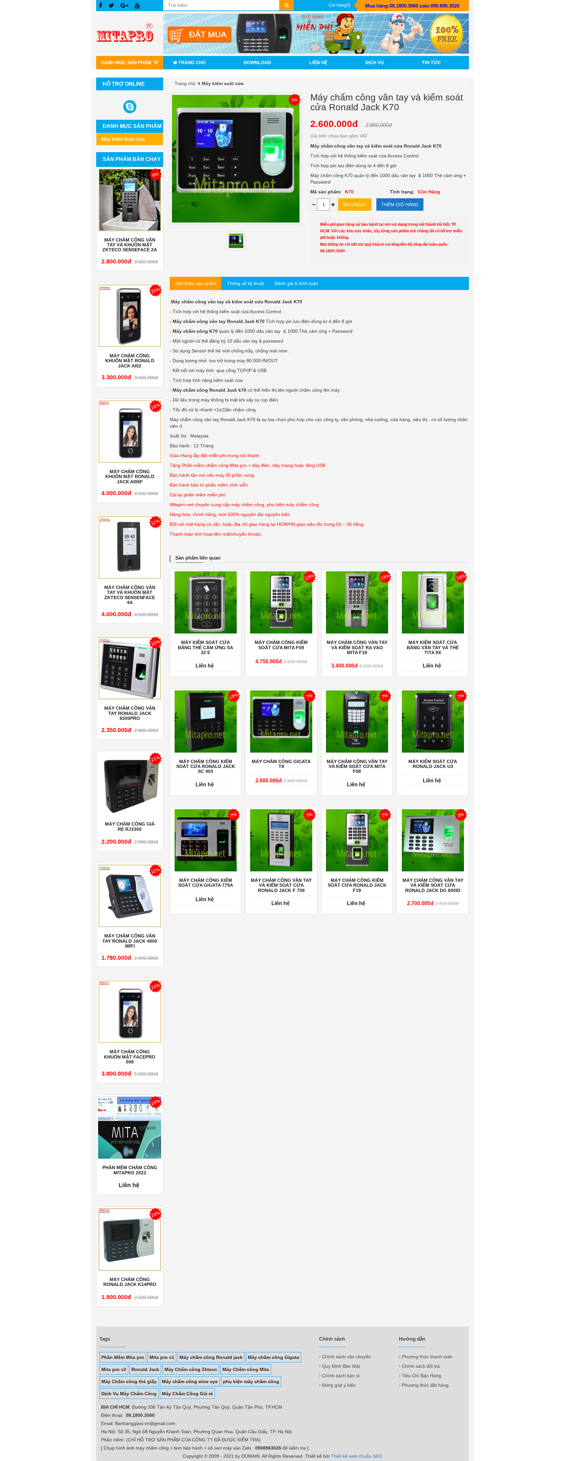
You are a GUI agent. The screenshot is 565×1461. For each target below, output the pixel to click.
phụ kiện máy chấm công (251, 1381)
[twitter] (111, 6)
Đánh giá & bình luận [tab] (296, 283)
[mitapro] (316, 33)
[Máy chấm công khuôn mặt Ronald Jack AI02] (129, 315)
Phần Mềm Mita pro (122, 1357)
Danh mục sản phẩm (132, 126)
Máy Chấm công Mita (245, 1369)
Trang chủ (192, 62)
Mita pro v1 (161, 1357)
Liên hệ (318, 62)
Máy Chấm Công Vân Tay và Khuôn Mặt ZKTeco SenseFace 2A (129, 245)
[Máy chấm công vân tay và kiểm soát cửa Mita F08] (357, 721)
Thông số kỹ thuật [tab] (245, 283)
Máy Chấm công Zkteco (190, 1369)
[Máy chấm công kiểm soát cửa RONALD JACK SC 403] (205, 721)
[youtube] (137, 6)
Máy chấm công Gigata (273, 1357)
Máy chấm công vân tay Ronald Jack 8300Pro (129, 713)
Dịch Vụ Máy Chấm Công (129, 1393)
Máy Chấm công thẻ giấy (129, 1381)
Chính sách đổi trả (421, 1366)
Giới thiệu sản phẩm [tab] (195, 283)
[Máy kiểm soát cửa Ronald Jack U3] (432, 721)
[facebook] (100, 6)
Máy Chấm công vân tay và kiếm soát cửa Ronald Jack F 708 (281, 885)
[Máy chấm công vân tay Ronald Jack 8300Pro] (129, 668)
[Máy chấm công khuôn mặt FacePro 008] (129, 1011)
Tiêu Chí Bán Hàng (421, 1375)
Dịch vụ (374, 62)
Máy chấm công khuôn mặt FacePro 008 (129, 1056)
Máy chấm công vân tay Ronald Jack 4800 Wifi (129, 941)
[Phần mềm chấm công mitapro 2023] (129, 1127)
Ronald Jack (145, 1369)
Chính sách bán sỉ (340, 1375)
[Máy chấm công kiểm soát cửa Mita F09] (281, 602)
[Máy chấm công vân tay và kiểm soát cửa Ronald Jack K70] (236, 240)
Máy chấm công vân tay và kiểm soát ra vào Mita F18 (357, 647)
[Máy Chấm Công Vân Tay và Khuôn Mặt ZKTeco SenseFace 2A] (129, 200)
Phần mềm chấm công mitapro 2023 (129, 1170)
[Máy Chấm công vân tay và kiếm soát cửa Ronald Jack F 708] (281, 840)
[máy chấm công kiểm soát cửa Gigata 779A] (205, 840)
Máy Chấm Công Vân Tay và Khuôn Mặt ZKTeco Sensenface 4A (129, 595)
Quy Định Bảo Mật (341, 1366)
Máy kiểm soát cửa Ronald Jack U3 (432, 764)
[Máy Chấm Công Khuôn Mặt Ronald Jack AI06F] (129, 431)
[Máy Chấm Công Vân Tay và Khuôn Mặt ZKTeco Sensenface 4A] (129, 547)
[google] (124, 6)
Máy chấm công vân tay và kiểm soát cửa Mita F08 (357, 766)
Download (257, 62)
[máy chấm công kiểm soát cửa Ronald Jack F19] (357, 840)
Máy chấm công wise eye (190, 1381)
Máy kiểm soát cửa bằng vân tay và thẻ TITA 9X (433, 647)
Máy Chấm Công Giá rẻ (187, 1393)
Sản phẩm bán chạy (132, 159)
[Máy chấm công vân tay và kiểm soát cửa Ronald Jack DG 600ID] (432, 840)
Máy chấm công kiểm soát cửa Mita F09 (281, 645)
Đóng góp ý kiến (339, 1385)
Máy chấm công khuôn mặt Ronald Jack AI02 (129, 360)
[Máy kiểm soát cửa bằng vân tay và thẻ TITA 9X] (432, 602)
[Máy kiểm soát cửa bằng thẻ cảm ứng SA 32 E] (205, 602)
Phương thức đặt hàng (425, 1385)
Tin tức (431, 62)
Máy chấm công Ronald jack (211, 1357)
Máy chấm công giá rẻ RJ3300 (130, 826)
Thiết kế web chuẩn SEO (356, 1456)
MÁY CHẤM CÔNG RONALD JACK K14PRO (129, 1282)
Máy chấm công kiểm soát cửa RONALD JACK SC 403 (205, 766)
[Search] (286, 5)
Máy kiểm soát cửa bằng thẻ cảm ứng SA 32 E (205, 647)
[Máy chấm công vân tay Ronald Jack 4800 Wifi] (129, 896)
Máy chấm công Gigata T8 (281, 764)
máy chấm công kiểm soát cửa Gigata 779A (205, 883)
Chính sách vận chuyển (346, 1356)
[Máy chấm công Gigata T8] (281, 721)
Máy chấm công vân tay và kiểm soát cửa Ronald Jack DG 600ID (432, 885)
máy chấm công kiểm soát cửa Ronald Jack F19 (357, 885)
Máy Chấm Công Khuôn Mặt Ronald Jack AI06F (129, 476)
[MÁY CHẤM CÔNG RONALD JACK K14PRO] (129, 1239)
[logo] (129, 33)
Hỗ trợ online (124, 84)
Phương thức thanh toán (427, 1356)
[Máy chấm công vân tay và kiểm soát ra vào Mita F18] (357, 602)
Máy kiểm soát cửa (123, 139)
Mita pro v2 (113, 1369)
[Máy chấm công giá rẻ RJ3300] (129, 784)
